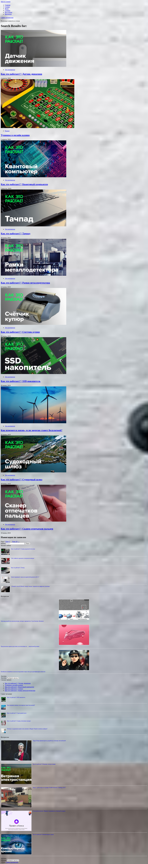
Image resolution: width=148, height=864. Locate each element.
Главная (7, 5)
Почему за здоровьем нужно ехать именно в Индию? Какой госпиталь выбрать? (27, 729)
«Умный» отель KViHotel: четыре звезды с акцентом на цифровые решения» (30, 586)
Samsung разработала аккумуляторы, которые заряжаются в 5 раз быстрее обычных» (22, 621)
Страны (7, 10)
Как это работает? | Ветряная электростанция (44, 764)
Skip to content (5, 2)
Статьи (7, 7)
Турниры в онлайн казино (15, 135)
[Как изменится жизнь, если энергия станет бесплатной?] (33, 423)
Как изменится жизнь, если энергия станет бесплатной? (31, 430)
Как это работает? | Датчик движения (21, 74)
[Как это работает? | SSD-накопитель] (33, 373)
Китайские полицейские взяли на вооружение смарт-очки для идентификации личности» (23, 671)
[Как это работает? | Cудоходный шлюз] (33, 472)
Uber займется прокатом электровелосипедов (22, 558)
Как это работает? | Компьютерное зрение (43, 834)
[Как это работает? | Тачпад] (33, 226)
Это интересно (10, 70)
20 (14, 541)
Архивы (3, 678)
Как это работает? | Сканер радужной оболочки (23, 549)
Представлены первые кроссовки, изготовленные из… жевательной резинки (20, 646)
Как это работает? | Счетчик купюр (20, 332)
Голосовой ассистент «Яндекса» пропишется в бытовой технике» (49, 811)
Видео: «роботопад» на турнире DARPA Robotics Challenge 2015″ (49, 787)
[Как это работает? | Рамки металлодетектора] (33, 275)
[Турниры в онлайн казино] (37, 127)
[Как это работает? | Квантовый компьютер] (33, 177)
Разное (7, 131)
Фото (6, 9)
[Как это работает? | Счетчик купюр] (33, 324)
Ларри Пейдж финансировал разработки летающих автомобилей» (49, 740)
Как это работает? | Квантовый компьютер (24, 184)
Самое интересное (7, 17)
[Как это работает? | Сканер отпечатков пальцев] (33, 521)
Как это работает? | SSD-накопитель (20, 381)
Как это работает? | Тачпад (15, 233)
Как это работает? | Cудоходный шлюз (21, 479)
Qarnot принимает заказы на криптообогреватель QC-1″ (25, 577)
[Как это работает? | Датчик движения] (33, 66)
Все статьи (8, 12)
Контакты (8, 14)
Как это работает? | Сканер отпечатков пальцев (27, 528)
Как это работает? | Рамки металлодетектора (25, 282)
